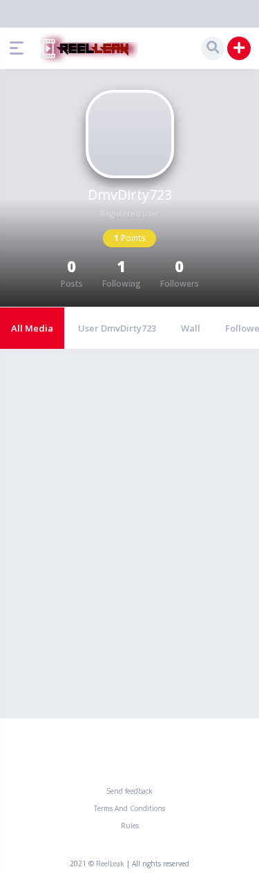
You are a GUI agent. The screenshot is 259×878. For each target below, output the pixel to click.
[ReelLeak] (86, 48)
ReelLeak (110, 863)
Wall (190, 328)
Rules (130, 825)
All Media (32, 328)
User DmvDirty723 (117, 328)
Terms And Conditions (129, 808)
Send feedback (129, 791)
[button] (20, 48)
